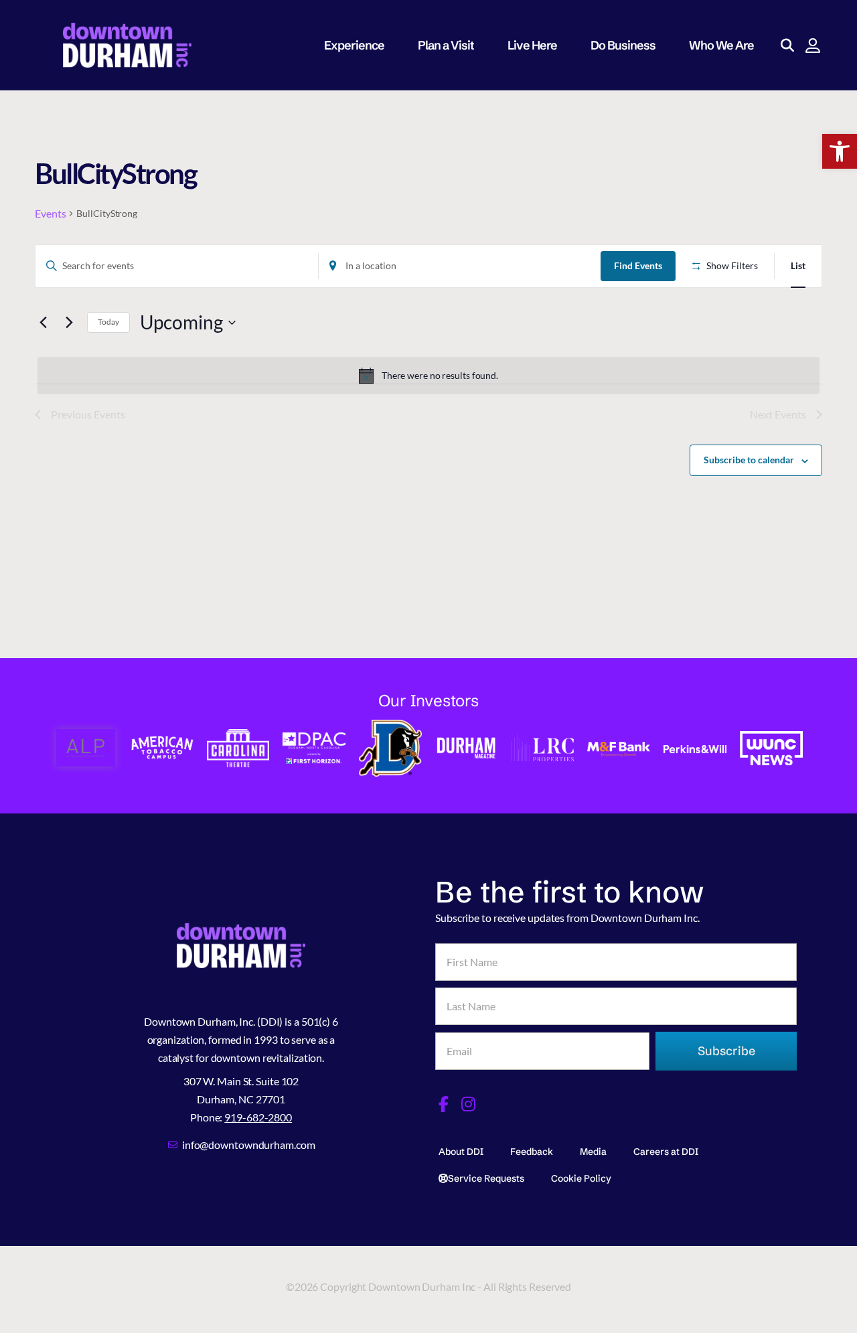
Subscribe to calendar (749, 459)
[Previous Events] (43, 323)
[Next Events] (69, 323)
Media (593, 1152)
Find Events (638, 265)
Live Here (532, 45)
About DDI (461, 1152)
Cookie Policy (581, 1178)
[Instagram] (469, 1104)
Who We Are (721, 45)
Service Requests (486, 1178)
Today (108, 322)
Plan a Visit (446, 45)
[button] (839, 151)
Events (50, 213)
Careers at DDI (665, 1152)
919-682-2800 (258, 1117)
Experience (354, 45)
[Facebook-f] (443, 1104)
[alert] (428, 375)
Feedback (531, 1152)
